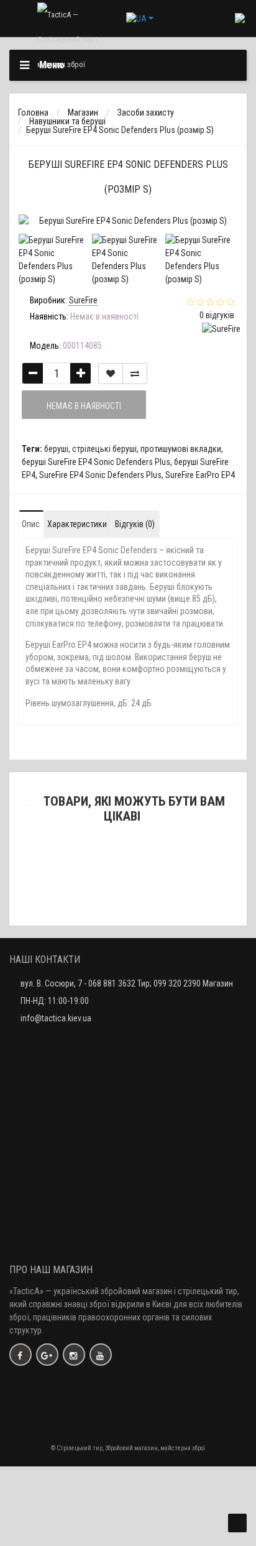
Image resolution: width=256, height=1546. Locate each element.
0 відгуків (216, 315)
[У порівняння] (134, 373)
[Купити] (99, 881)
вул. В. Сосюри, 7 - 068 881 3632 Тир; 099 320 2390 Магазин (127, 983)
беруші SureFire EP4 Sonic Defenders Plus (96, 462)
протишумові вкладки (180, 449)
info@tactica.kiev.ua (56, 1018)
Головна (33, 112)
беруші (56, 449)
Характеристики (77, 524)
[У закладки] (110, 373)
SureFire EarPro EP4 (200, 475)
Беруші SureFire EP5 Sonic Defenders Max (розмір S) (128, 898)
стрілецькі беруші (104, 449)
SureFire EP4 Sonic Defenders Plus (100, 475)
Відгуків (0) (135, 524)
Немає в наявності (84, 406)
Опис (31, 524)
